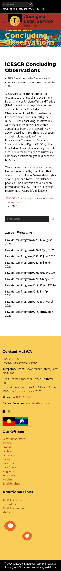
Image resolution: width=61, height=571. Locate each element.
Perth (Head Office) (14, 439)
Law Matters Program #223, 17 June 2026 (30, 256)
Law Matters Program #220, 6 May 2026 (29, 279)
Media (6, 512)
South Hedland (11, 483)
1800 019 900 (11, 358)
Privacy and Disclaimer (17, 567)
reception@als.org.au (37, 403)
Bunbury (8, 451)
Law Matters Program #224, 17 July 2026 (30, 250)
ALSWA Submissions (14, 508)
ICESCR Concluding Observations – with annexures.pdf (32, 200)
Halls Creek (9, 467)
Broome (7, 447)
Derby (6, 459)
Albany (7, 443)
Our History (9, 504)
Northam (8, 479)
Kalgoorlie (9, 471)
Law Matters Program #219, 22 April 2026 (30, 285)
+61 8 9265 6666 (21, 397)
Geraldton (9, 463)
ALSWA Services (12, 500)
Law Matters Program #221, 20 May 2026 (30, 272)
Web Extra (50, 567)
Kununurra (9, 475)
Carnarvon (9, 455)
